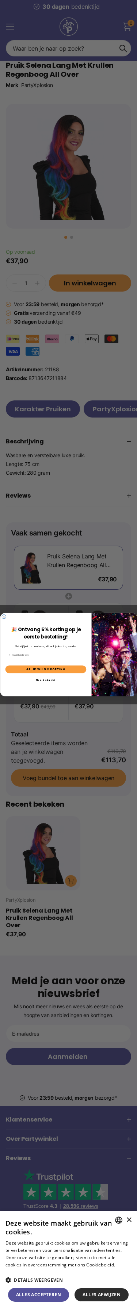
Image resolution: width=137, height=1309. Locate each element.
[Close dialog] (4, 616)
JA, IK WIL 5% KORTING (45, 669)
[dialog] (68, 1260)
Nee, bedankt (45, 679)
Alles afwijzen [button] (102, 1295)
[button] (68, 1280)
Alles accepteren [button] (38, 1295)
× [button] (129, 1220)
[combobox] (118, 1220)
